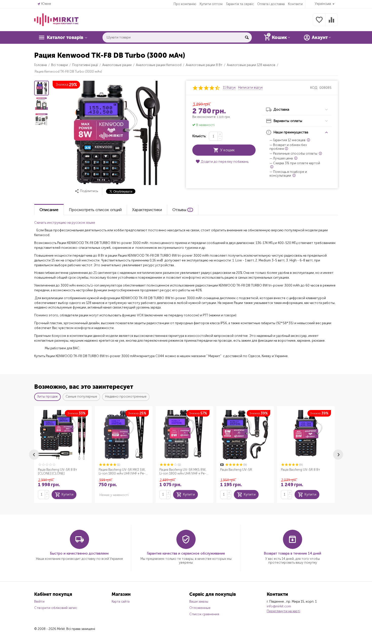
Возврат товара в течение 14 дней (292, 553)
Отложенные (200, 608)
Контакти (295, 4)
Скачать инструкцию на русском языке (64, 222)
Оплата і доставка (271, 4)
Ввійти (39, 601)
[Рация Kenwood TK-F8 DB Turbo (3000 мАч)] (116, 133)
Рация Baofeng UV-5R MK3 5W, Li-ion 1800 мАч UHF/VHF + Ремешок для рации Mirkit (122, 472)
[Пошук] (247, 37)
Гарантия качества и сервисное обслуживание (186, 553)
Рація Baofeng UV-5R (236, 470)
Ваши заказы (198, 601)
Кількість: (199, 136)
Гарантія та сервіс (240, 4)
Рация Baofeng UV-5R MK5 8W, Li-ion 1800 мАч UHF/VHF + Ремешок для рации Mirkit (182, 472)
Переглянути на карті (283, 611)
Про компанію (185, 4)
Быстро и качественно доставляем (79, 553)
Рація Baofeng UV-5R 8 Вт (300, 470)
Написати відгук (250, 87)
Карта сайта (121, 601)
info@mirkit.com (279, 606)
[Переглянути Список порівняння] (331, 23)
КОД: (314, 88)
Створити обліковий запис (55, 608)
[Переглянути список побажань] (319, 23)
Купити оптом (211, 4)
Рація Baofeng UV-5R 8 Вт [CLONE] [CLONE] (57, 472)
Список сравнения (204, 614)
